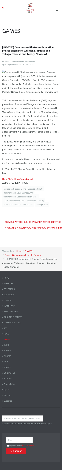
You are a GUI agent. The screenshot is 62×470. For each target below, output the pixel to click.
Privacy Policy (9, 384)
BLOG (6, 345)
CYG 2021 (8, 300)
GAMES (28, 251)
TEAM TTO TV (9, 305)
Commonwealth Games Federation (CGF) (20, 196)
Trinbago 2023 (42, 204)
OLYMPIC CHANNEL (12, 322)
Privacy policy (28, 445)
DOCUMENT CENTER (13, 317)
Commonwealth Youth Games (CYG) (18, 192)
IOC (5, 328)
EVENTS (7, 350)
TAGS (6, 361)
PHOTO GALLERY (11, 311)
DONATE (7, 356)
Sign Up (7, 395)
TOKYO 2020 (9, 294)
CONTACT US (9, 372)
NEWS (6, 333)
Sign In (6, 389)
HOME (6, 277)
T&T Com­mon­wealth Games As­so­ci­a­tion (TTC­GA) (23, 200)
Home (19, 251)
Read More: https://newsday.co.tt (18, 178)
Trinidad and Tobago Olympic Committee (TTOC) (23, 188)
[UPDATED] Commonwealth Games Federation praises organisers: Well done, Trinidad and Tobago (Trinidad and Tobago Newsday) (28, 50)
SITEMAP (8, 378)
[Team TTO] (30, 8)
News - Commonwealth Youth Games (23, 255)
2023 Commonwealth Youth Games (18, 204)
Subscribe (8, 400)
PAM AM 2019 (9, 289)
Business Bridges (43, 423)
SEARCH (7, 367)
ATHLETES (8, 283)
